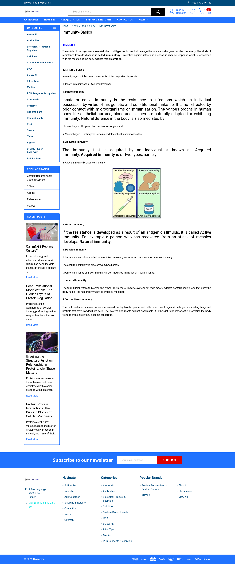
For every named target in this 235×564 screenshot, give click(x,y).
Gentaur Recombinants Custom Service (39, 177)
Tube (30, 136)
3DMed (31, 186)
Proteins (32, 105)
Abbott (31, 192)
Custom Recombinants (40, 62)
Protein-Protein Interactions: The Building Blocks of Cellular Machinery (39, 410)
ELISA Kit (32, 74)
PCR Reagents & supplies (41, 93)
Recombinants (35, 118)
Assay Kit (32, 34)
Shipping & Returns (98, 19)
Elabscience (34, 199)
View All (31, 205)
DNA (29, 68)
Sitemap (69, 519)
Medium (31, 87)
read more (32, 277)
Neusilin (49, 19)
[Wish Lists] (194, 11)
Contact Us (125, 19)
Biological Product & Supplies (38, 48)
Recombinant (34, 111)
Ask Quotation (70, 19)
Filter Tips (33, 81)
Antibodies (31, 19)
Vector (31, 142)
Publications (34, 158)
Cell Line (32, 56)
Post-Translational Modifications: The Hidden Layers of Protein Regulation (39, 292)
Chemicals (33, 99)
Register (181, 13)
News (142, 19)
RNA (29, 124)
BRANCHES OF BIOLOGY (35, 150)
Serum (31, 130)
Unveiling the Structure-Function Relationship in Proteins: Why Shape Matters (40, 364)
